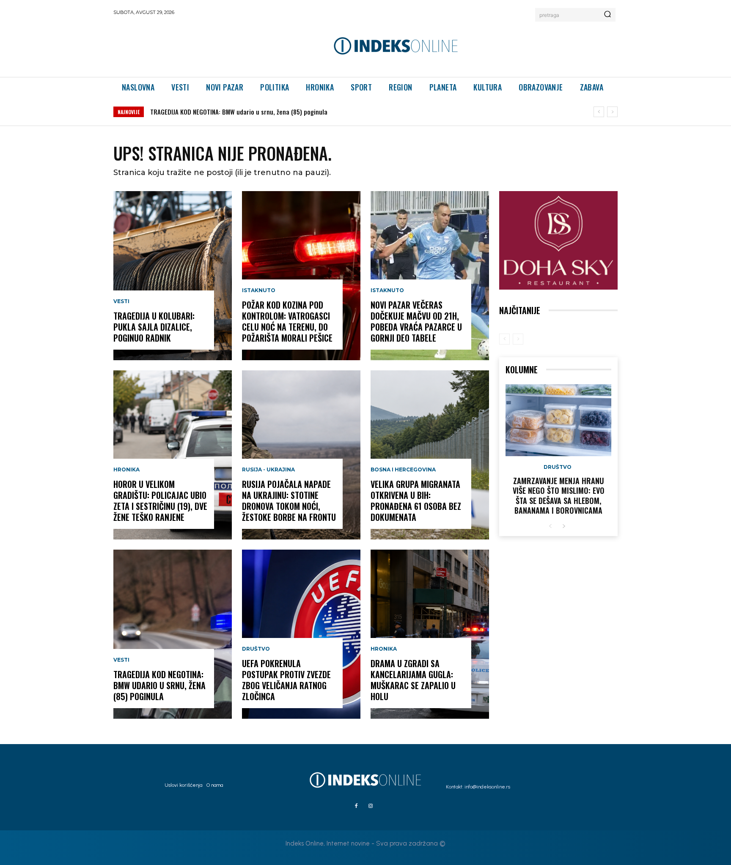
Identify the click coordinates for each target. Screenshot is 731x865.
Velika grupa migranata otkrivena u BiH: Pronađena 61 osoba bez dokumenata (416, 500)
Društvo (256, 648)
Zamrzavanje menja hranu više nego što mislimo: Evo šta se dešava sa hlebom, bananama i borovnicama (559, 495)
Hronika (126, 469)
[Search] (607, 15)
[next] (612, 112)
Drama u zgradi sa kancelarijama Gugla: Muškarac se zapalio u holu (413, 680)
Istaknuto (258, 290)
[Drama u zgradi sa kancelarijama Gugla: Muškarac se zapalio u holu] (430, 634)
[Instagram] (371, 806)
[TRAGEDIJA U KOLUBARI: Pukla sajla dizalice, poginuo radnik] (172, 275)
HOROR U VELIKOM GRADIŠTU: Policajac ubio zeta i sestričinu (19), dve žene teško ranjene (160, 500)
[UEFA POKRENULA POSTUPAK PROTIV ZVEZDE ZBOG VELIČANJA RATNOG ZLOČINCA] (301, 634)
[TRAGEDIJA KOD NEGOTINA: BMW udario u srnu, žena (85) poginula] (172, 634)
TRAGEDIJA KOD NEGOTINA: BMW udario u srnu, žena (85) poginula (238, 111)
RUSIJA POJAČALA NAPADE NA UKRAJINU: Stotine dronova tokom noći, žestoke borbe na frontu (289, 500)
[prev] (599, 112)
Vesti (121, 301)
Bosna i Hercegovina (403, 469)
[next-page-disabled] (518, 339)
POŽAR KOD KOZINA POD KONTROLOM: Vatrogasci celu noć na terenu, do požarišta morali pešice (287, 321)
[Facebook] (356, 806)
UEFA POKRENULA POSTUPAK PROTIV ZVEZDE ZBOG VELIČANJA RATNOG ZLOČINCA (286, 680)
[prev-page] (504, 339)
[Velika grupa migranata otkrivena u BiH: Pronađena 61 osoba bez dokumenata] (430, 454)
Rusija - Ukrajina (268, 469)
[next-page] (563, 526)
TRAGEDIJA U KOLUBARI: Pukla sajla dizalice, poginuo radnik (154, 326)
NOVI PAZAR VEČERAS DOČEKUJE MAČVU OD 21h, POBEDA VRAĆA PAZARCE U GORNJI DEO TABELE (416, 321)
